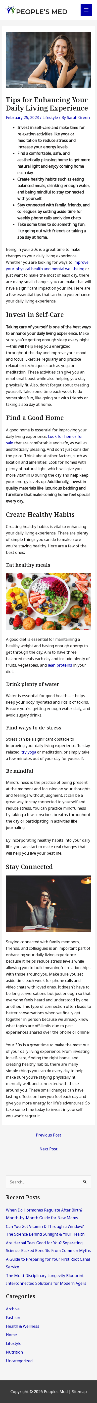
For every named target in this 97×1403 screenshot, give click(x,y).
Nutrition (14, 1352)
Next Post (48, 1149)
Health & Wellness (22, 1326)
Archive (13, 1309)
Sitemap (79, 1391)
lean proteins (60, 665)
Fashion (13, 1317)
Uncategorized (19, 1361)
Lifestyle (50, 117)
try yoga (28, 752)
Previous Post (48, 1135)
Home (11, 1334)
